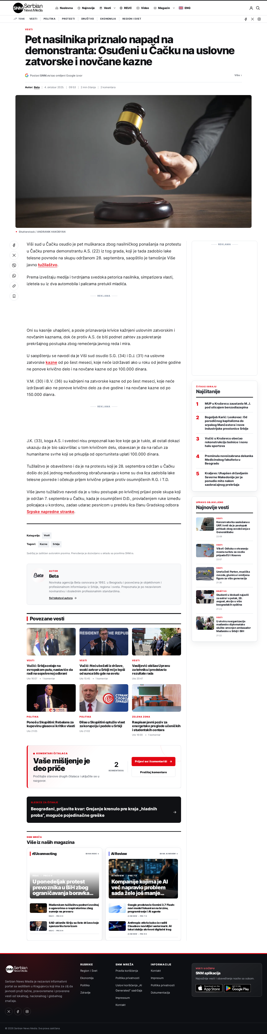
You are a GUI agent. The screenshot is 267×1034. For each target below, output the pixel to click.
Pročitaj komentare (153, 772)
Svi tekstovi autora (61, 598)
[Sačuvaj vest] (14, 296)
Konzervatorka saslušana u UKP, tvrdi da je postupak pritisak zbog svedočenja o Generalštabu (233, 527)
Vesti (33, 18)
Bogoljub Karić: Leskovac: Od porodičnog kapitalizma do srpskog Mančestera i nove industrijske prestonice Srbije (226, 422)
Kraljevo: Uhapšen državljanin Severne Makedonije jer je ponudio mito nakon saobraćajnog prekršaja (226, 478)
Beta (37, 87)
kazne (51, 362)
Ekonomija (108, 18)
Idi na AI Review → (169, 854)
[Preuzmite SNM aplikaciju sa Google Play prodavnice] (237, 988)
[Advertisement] (104, 309)
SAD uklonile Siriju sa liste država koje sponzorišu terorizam (74, 924)
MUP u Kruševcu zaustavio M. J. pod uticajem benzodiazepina (228, 405)
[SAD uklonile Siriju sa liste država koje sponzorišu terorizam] (38, 926)
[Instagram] (259, 19)
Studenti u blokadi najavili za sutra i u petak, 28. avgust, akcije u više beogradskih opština (232, 599)
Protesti (68, 18)
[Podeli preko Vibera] (14, 265)
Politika (49, 18)
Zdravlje (85, 992)
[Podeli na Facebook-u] (14, 245)
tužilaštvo (47, 264)
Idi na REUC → (92, 854)
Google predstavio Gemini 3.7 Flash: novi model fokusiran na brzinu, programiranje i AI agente (151, 908)
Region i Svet (131, 18)
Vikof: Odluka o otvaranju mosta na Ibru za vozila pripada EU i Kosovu (232, 552)
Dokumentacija (160, 992)
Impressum (123, 997)
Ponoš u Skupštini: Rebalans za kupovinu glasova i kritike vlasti (51, 724)
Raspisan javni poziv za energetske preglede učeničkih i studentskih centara (156, 726)
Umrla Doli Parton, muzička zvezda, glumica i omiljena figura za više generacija (233, 575)
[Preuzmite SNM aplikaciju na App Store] (209, 988)
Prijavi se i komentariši (153, 761)
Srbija (56, 544)
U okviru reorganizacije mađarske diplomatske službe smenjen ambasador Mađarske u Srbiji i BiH (233, 626)
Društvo (87, 18)
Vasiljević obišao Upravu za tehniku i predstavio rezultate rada (151, 669)
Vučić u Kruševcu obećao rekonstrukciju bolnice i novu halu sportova (226, 442)
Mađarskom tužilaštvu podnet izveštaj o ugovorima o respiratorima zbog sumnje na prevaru (74, 908)
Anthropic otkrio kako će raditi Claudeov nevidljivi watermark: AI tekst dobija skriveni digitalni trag (149, 926)
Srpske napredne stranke (50, 511)
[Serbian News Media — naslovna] (26, 8)
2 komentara (108, 87)
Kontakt (121, 1004)
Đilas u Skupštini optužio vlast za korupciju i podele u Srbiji (102, 724)
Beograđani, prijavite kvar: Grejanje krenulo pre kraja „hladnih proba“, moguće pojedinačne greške (94, 812)
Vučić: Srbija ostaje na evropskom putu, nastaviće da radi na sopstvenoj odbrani (50, 669)
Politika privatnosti (127, 978)
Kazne (43, 544)
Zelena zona (141, 716)
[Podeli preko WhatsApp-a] (14, 275)
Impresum (157, 978)
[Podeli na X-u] (14, 255)
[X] (252, 19)
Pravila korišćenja (127, 970)
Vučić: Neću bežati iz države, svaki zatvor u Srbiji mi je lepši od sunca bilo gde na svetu (102, 669)
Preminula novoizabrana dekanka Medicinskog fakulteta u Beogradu (229, 459)
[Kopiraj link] (14, 286)
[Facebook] (246, 19)
